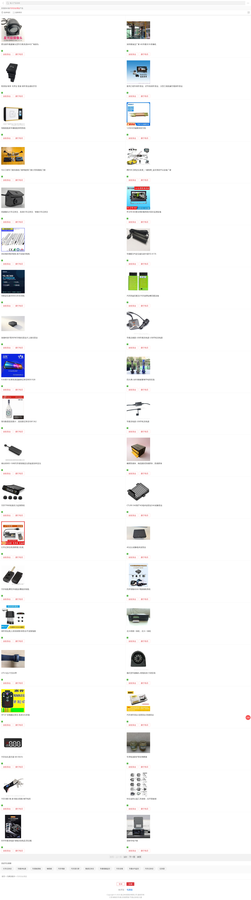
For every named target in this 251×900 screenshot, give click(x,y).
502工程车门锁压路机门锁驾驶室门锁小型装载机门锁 (23, 170)
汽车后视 (119, 868)
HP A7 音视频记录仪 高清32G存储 (15, 715)
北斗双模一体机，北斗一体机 (139, 631)
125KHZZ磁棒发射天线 (136, 128)
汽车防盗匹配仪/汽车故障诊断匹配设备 (143, 295)
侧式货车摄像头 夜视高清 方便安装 (141, 673)
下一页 (132, 856)
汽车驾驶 (61, 868)
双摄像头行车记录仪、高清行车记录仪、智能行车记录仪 (24, 212)
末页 (139, 856)
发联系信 (7, 54)
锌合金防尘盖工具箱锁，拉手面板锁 (141, 798)
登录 (120, 884)
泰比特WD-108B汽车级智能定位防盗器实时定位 (21, 463)
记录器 (162, 868)
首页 (3, 876)
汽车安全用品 (22, 876)
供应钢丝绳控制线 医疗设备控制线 (15, 254)
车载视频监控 (105, 868)
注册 (130, 884)
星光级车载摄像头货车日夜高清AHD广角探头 (20, 44)
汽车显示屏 (75, 868)
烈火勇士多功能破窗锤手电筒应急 (141, 379)
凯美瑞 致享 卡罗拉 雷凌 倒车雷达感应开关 (19, 86)
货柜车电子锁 (132, 840)
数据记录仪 (89, 868)
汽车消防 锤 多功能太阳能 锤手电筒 (16, 798)
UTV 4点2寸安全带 (9, 673)
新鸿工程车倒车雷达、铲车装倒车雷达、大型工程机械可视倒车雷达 (155, 86)
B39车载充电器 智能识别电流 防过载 (16, 840)
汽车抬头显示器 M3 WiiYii (12, 757)
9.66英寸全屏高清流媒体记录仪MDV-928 (18, 379)
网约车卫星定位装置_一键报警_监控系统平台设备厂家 (149, 170)
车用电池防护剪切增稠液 (137, 757)
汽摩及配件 (11, 876)
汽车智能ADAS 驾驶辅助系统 (139, 589)
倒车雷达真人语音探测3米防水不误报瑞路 (18, 631)
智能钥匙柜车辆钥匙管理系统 (13, 128)
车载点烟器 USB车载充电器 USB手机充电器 (145, 337)
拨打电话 (19, 54)
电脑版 (130, 889)
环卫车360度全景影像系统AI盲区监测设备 (144, 212)
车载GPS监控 (134, 868)
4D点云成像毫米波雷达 (136, 547)
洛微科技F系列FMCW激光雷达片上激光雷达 (19, 337)
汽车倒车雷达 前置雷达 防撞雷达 (140, 715)
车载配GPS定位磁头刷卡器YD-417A (141, 254)
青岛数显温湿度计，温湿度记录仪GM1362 (19, 421)
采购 (248, 717)
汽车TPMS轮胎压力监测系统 (13, 505)
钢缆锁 (49, 868)
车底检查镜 (36, 868)
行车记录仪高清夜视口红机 (12, 547)
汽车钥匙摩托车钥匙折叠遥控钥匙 (15, 589)
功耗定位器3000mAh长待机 (13, 295)
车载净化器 (22, 868)
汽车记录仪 (149, 868)
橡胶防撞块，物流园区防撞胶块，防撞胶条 (144, 463)
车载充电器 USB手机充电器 (138, 421)
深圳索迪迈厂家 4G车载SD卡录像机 (141, 44)
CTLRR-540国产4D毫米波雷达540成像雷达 (144, 505)
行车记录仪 (7, 868)
